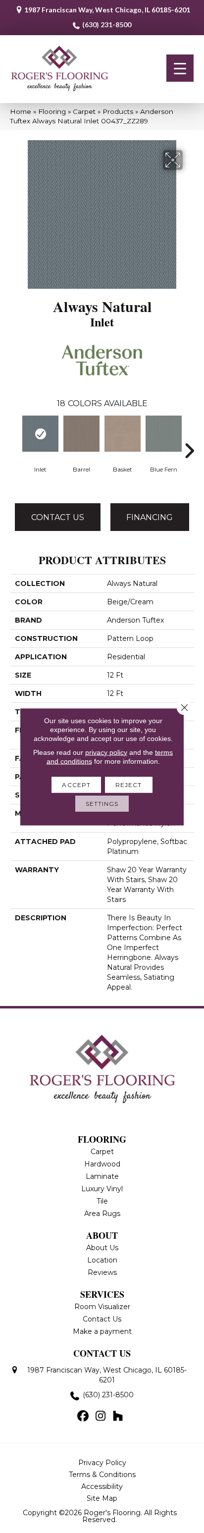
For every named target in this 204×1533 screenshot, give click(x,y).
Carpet (84, 111)
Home (20, 111)
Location (102, 1260)
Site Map (102, 1498)
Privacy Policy (102, 1462)
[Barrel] (81, 433)
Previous (14, 436)
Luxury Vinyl (102, 1188)
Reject (128, 784)
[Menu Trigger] (180, 68)
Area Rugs (102, 1213)
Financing (149, 517)
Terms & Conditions (102, 1474)
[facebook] (83, 1416)
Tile (102, 1201)
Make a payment (102, 1331)
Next (189, 436)
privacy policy (106, 752)
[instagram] (101, 1416)
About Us (102, 1247)
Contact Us (57, 517)
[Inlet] (40, 433)
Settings (102, 803)
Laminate (102, 1176)
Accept (76, 784)
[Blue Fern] (163, 433)
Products (117, 111)
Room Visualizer (102, 1306)
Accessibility (102, 1486)
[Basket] (122, 433)
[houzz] (118, 1416)
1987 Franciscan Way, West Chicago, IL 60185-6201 (107, 9)
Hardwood (102, 1164)
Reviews (102, 1272)
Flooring (52, 111)
